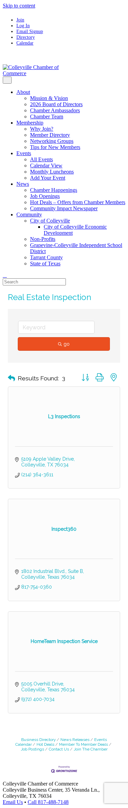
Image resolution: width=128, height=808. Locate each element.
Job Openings (45, 196)
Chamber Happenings (53, 190)
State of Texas (45, 263)
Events (23, 153)
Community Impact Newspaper (64, 208)
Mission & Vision (49, 98)
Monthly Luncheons (52, 172)
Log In (23, 25)
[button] (11, 378)
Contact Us (59, 749)
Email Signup (29, 31)
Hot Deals (45, 744)
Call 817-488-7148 (48, 802)
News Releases (74, 739)
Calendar (24, 43)
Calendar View (46, 165)
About (23, 92)
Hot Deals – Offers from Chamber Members (77, 202)
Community (29, 214)
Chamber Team (46, 116)
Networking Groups (51, 141)
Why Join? (41, 129)
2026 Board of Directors (56, 104)
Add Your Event (47, 178)
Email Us (13, 802)
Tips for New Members (55, 147)
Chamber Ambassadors (55, 110)
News (22, 184)
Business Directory (38, 739)
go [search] (66, 344)
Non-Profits (42, 239)
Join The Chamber (91, 749)
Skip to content (19, 6)
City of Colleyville (50, 221)
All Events (41, 159)
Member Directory (50, 135)
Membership (29, 123)
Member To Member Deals (83, 744)
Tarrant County (46, 257)
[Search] (5, 275)
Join (20, 19)
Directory (25, 37)
